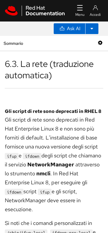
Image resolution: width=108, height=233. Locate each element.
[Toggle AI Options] (91, 28)
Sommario (13, 43)
